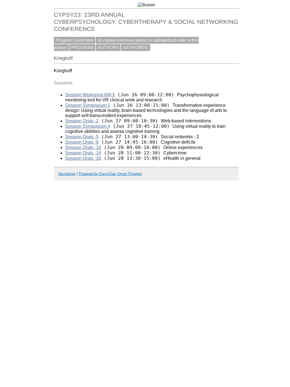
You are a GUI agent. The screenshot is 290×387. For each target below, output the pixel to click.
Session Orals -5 (82, 136)
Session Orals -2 (82, 120)
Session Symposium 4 (87, 126)
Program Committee (74, 40)
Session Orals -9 (82, 142)
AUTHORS (108, 47)
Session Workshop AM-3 (90, 94)
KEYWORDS (135, 47)
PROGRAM (82, 47)
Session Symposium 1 (87, 105)
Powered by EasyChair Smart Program (110, 174)
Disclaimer (67, 174)
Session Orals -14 (83, 152)
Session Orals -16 (83, 158)
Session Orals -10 (83, 147)
